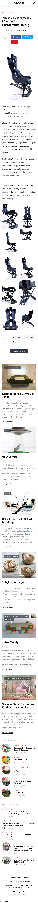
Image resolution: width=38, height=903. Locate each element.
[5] (6, 793)
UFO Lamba (10, 456)
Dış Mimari (17, 745)
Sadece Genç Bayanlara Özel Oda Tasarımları (18, 706)
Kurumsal (10, 885)
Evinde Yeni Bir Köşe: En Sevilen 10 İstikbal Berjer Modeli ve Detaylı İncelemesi (17, 836)
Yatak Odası (16, 368)
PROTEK (27, 881)
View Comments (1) (19, 351)
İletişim (27, 888)
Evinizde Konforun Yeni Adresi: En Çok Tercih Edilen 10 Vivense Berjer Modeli (18, 824)
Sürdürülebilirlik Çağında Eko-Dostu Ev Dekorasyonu (25, 749)
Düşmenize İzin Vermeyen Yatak (18, 395)
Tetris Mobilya (11, 642)
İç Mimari (8, 556)
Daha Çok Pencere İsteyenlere (25, 793)
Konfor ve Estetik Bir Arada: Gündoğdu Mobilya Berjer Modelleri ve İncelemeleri (24, 848)
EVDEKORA (19, 3)
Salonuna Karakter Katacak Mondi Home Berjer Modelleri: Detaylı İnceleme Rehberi (17, 813)
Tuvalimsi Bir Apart (21, 760)
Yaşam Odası (24, 616)
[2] (6, 760)
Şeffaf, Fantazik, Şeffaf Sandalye (17, 520)
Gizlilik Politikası (15, 888)
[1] (6, 748)
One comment (22, 30)
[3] (6, 770)
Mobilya (4, 12)
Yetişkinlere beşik (13, 582)
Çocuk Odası (9, 678)
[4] (6, 781)
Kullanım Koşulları (24, 885)
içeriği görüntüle (7, 421)
